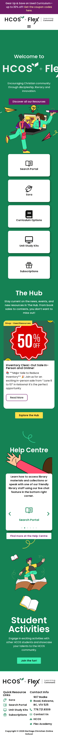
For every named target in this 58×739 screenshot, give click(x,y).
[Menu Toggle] (29, 26)
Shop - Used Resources (18, 323)
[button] (9, 513)
